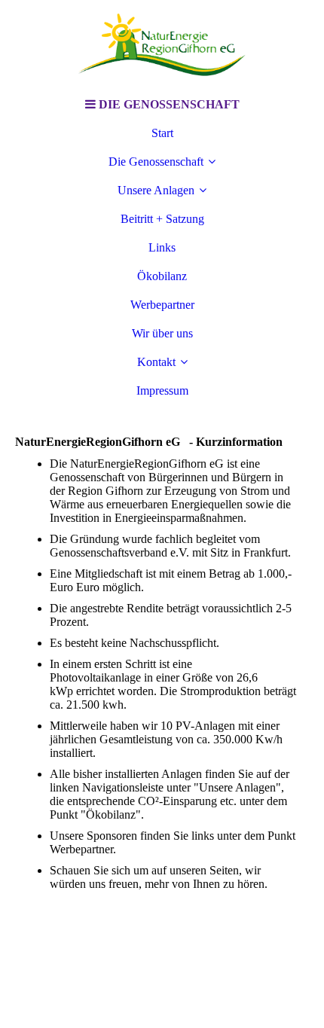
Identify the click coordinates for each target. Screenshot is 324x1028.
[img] (162, 45)
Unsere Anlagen (156, 190)
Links (162, 247)
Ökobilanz (162, 276)
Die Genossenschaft (156, 161)
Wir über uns (162, 333)
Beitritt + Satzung (162, 218)
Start (162, 133)
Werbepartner (162, 304)
